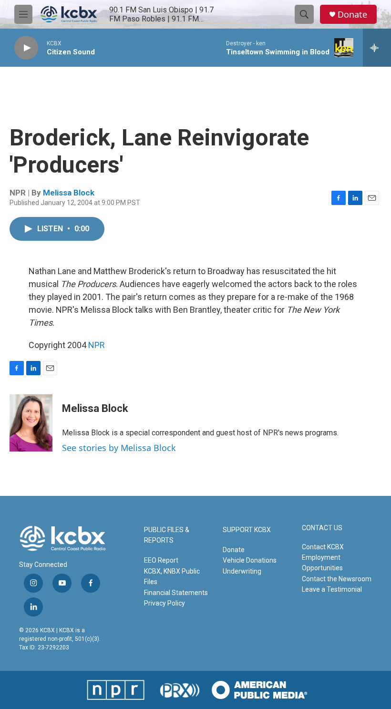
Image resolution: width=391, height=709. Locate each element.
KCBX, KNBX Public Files (172, 576)
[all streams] (377, 48)
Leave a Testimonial (332, 589)
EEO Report (161, 560)
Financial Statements (176, 592)
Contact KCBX (323, 547)
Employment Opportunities (322, 563)
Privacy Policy (164, 603)
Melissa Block (68, 192)
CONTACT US (322, 528)
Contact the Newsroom (336, 579)
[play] (26, 47)
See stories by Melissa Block (119, 447)
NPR (96, 345)
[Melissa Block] (31, 423)
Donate (352, 15)
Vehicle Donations (250, 560)
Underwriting (242, 571)
